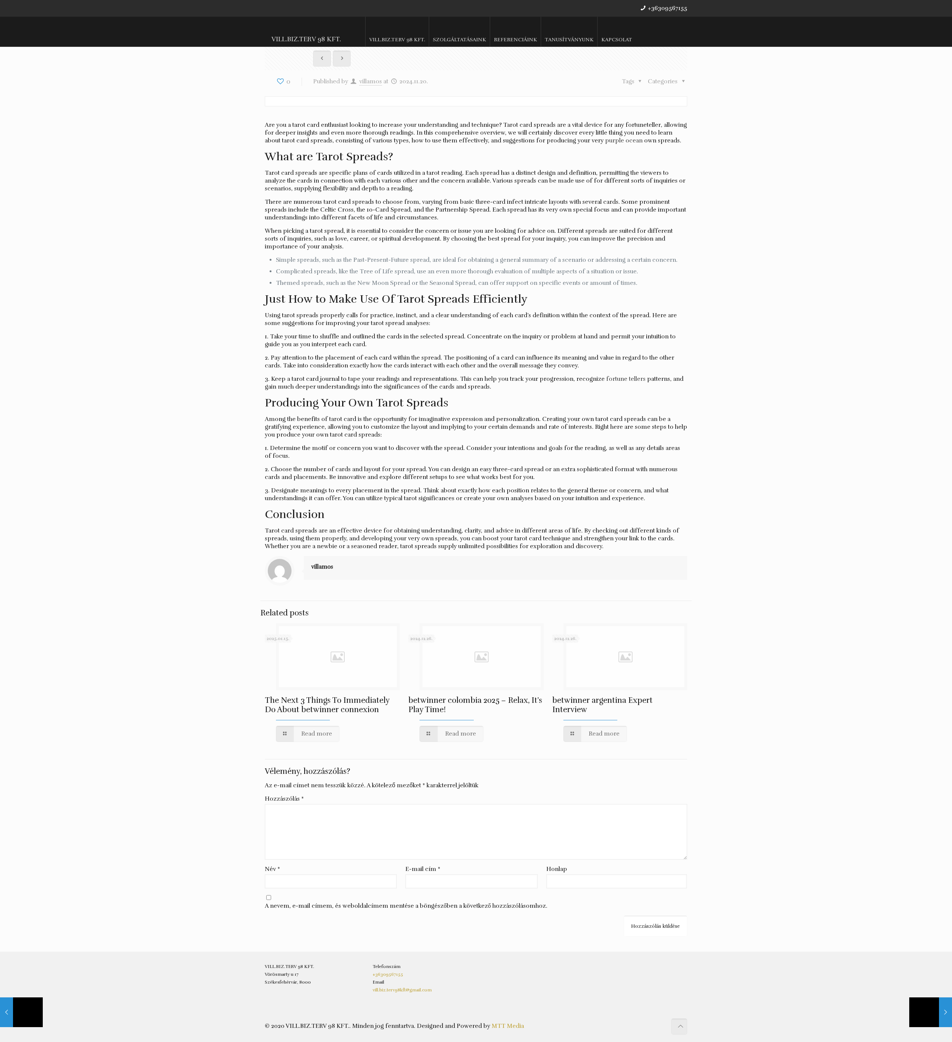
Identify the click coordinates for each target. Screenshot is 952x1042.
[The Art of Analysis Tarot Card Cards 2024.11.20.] (930, 1012)
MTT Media (508, 1026)
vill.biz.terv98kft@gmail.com (402, 990)
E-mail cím (422, 869)
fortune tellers (626, 379)
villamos (370, 81)
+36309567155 (667, 8)
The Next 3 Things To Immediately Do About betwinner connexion (327, 704)
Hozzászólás (284, 799)
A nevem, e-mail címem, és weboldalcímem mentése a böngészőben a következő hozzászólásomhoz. (406, 906)
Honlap (556, 869)
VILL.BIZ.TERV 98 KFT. (306, 39)
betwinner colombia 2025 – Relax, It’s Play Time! (475, 704)
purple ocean (624, 140)
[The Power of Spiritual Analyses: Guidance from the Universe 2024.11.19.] (21, 1012)
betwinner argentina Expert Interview (602, 704)
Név (272, 869)
